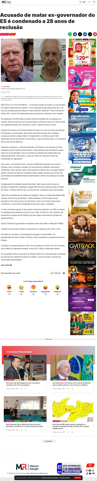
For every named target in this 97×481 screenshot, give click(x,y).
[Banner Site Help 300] (82, 124)
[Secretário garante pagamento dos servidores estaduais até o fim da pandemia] (25, 367)
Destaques (4, 34)
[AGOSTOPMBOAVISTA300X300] (82, 200)
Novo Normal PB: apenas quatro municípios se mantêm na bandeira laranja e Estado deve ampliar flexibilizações (71, 426)
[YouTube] (89, 470)
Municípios (18, 379)
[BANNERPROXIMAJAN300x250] (82, 78)
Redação (7, 86)
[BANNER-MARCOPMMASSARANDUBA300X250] (82, 101)
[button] (77, 478)
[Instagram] (92, 470)
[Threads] (93, 473)
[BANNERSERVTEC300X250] (82, 277)
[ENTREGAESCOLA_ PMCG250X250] (82, 323)
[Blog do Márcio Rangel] (6, 2)
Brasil (55, 379)
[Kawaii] (90, 473)
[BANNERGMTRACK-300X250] (82, 254)
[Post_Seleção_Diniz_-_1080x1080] (82, 52)
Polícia (12, 34)
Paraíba (24, 421)
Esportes (17, 421)
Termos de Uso (64, 478)
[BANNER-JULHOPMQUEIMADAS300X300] (82, 228)
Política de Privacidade (50, 478)
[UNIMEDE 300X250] (82, 175)
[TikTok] (87, 473)
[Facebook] (87, 470)
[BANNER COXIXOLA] (82, 150)
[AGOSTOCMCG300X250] (82, 300)
